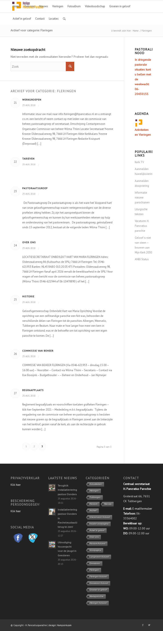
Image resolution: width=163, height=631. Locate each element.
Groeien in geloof (98, 590)
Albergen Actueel (98, 603)
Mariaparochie (97, 596)
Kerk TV (139, 162)
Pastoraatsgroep (35, 188)
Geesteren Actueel (99, 583)
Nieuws (107, 504)
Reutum (93, 504)
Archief (93, 510)
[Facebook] (143, 625)
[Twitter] (149, 625)
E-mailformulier (142, 508)
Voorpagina (95, 550)
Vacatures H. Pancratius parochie (142, 226)
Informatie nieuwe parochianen (142, 197)
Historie (28, 296)
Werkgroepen (31, 99)
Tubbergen (95, 497)
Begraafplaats (33, 390)
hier (18, 485)
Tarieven (28, 158)
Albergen (94, 491)
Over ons (29, 242)
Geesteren (95, 563)
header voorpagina (99, 524)
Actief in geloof (97, 530)
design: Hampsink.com (60, 625)
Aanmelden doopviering (142, 183)
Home (136, 30)
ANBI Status (142, 259)
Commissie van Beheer (37, 350)
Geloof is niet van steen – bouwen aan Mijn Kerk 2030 (143, 245)
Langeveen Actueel (99, 557)
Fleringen (94, 570)
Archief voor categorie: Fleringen (32, 30)
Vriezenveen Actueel (100, 517)
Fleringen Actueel (98, 576)
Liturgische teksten (141, 211)
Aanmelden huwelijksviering (143, 171)
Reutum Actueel (97, 543)
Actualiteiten (96, 484)
